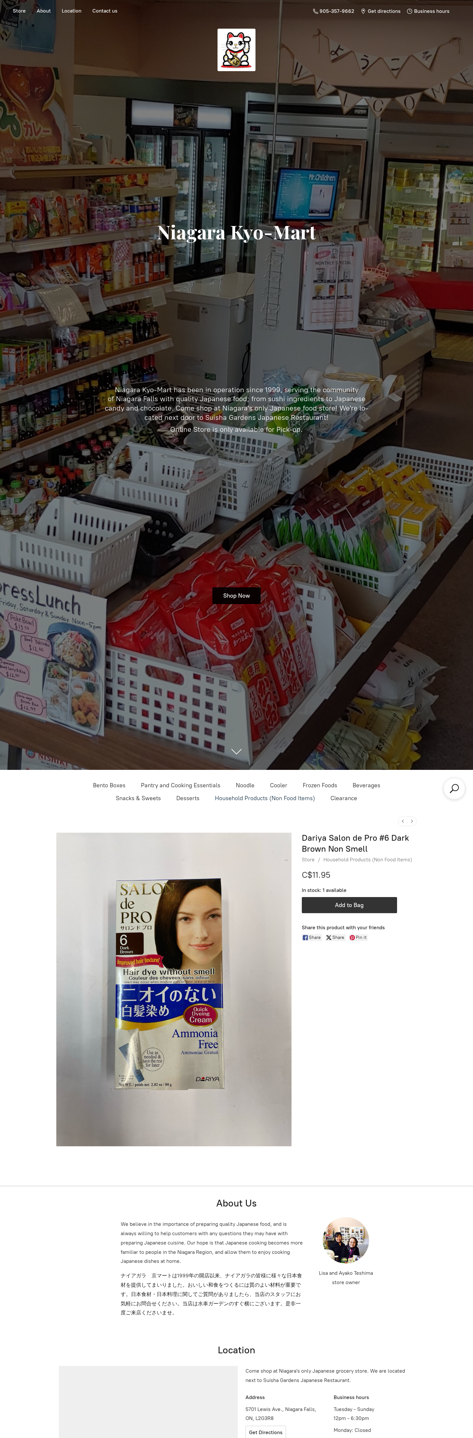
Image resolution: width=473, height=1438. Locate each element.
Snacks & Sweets (138, 798)
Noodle (245, 785)
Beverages (366, 785)
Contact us (104, 11)
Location (71, 11)
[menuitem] (402, 821)
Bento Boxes (109, 785)
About (44, 11)
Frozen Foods (320, 785)
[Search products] (454, 788)
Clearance (343, 798)
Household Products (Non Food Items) (265, 798)
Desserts (187, 798)
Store (19, 11)
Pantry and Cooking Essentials (180, 785)
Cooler (278, 785)
